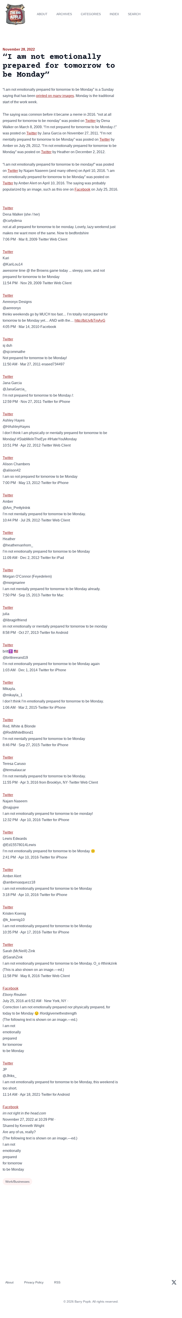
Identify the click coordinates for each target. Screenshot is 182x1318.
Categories (91, 14)
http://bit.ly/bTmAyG (90, 320)
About (42, 14)
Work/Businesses (17, 1181)
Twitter (90, 121)
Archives (64, 14)
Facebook (82, 189)
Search (134, 14)
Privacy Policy (34, 1282)
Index (114, 14)
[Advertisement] (151, 72)
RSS (57, 1282)
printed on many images (55, 96)
